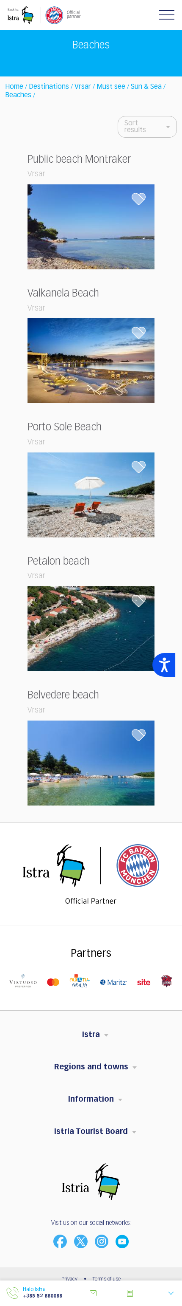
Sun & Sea (146, 87)
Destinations (49, 87)
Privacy (69, 1279)
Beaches (18, 95)
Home (14, 87)
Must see (111, 87)
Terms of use (107, 1279)
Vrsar (82, 87)
